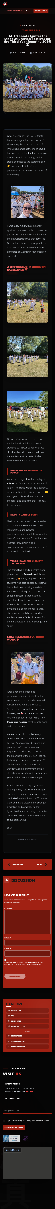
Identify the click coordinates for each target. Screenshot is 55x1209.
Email (7, 949)
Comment (9, 908)
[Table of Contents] (49, 1205)
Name (7, 938)
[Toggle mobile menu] (49, 4)
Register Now (40, 11)
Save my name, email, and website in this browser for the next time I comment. (24, 964)
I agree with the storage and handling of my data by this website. (28, 1121)
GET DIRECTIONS (13, 1098)
